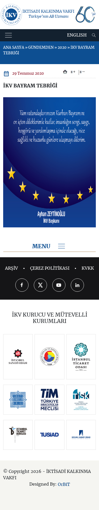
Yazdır (65, 72)
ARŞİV (11, 268)
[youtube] (58, 285)
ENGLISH (77, 35)
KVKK (88, 268)
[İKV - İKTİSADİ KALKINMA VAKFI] (11, 14)
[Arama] (94, 35)
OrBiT (64, 484)
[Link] (18, 356)
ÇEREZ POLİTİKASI (49, 268)
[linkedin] (77, 285)
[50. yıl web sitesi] (85, 14)
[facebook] (22, 285)
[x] (40, 285)
